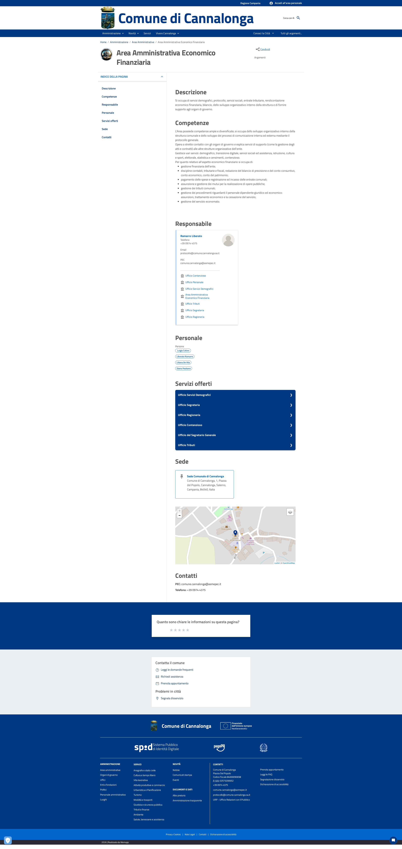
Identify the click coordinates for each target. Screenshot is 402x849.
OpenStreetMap (289, 563)
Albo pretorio (179, 795)
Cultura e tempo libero (144, 775)
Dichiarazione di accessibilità (274, 784)
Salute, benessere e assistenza (149, 819)
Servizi (137, 764)
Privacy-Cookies (173, 834)
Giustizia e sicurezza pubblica (148, 804)
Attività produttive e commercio (149, 785)
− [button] (180, 515)
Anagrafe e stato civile (145, 770)
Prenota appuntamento (272, 769)
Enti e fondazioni (108, 785)
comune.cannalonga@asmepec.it (230, 790)
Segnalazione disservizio (272, 779)
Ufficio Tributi (186, 445)
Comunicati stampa (182, 775)
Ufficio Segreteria (189, 405)
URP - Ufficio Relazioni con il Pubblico (231, 799)
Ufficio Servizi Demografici (194, 395)
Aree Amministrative (143, 42)
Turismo (138, 795)
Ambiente (138, 814)
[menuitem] (260, 33)
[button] (285, 3)
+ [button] (180, 511)
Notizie (176, 770)
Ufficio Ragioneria (189, 415)
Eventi (176, 780)
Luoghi (103, 799)
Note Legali (190, 834)
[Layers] (290, 511)
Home (103, 42)
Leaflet (277, 563)
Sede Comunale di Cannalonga (205, 476)
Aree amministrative (110, 770)
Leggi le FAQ (266, 774)
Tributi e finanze (141, 809)
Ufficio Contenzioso (190, 425)
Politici (103, 789)
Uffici (102, 780)
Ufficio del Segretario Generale (197, 435)
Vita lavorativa (141, 780)
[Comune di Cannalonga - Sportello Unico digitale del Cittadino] (107, 18)
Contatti (218, 764)
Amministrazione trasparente (187, 800)
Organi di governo (109, 775)
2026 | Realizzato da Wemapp (115, 842)
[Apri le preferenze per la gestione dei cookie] (8, 840)
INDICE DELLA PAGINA (114, 77)
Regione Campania (250, 3)
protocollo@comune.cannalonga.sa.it (231, 795)
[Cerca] (298, 17)
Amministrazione (119, 42)
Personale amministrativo (113, 794)
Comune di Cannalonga (186, 18)
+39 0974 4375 (220, 785)
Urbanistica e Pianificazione (147, 790)
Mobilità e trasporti (143, 800)
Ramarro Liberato (191, 236)
